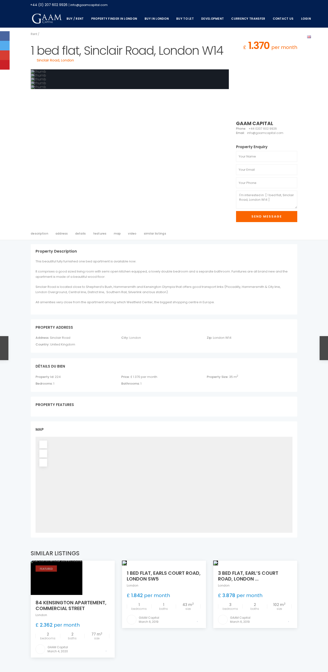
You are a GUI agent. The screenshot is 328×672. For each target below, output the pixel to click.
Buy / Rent (75, 19)
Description (39, 233)
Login (306, 19)
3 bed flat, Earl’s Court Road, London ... (248, 576)
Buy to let (185, 19)
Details (80, 233)
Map (117, 233)
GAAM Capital (254, 123)
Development (212, 19)
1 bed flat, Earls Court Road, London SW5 (163, 576)
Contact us (283, 19)
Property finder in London (114, 19)
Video (132, 233)
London (67, 60)
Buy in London (157, 19)
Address (61, 233)
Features (100, 233)
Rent (34, 34)
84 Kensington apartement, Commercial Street (71, 605)
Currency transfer (248, 19)
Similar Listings (155, 233)
